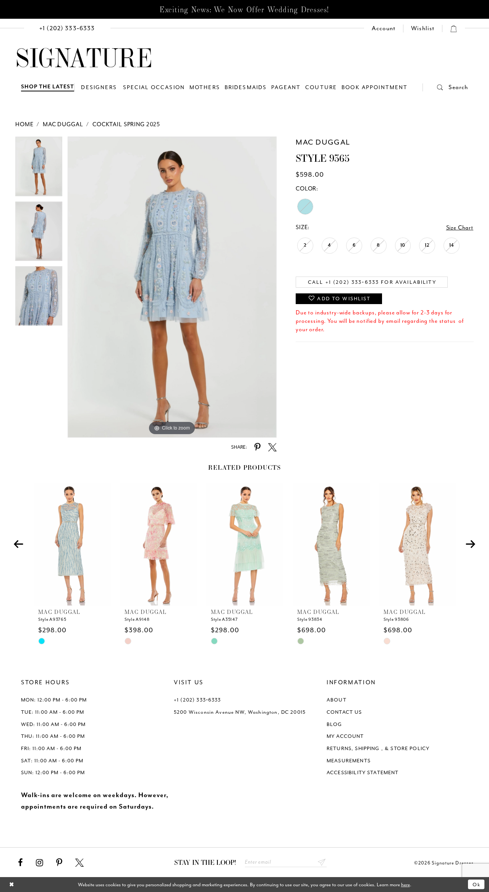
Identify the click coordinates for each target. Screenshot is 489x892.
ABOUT (337, 700)
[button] (445, 87)
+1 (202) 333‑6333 (197, 700)
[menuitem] (67, 28)
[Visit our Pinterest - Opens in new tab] (59, 863)
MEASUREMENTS (349, 760)
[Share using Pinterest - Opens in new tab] (257, 447)
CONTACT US (344, 712)
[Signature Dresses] (84, 58)
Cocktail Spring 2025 (126, 124)
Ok (477, 884)
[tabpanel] (38, 169)
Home (24, 124)
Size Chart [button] (460, 227)
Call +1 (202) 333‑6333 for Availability (372, 282)
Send (322, 862)
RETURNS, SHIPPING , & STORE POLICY (378, 748)
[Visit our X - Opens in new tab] (79, 863)
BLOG (334, 724)
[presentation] (72, 544)
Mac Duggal (63, 124)
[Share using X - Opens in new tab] (272, 447)
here (405, 884)
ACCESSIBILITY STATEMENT (363, 772)
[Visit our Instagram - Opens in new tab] (39, 863)
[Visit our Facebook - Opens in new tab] (20, 863)
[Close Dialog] (12, 884)
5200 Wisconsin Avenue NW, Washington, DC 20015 (240, 712)
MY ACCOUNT (345, 736)
